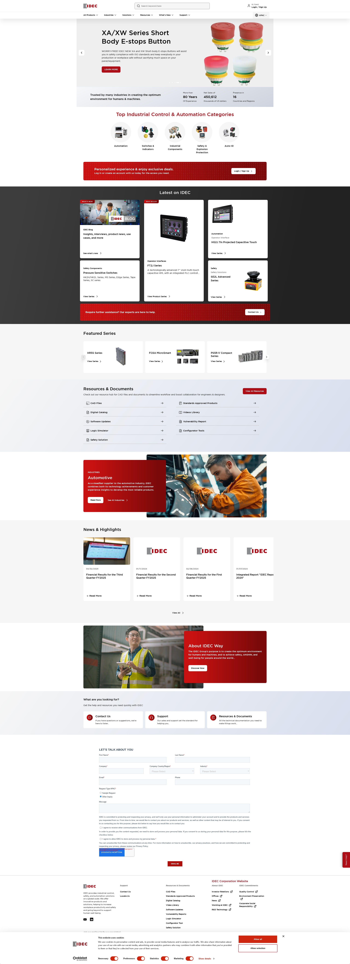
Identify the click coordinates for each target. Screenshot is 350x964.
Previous (83, 357)
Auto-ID (229, 145)
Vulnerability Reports (176, 914)
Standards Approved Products (180, 896)
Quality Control (246, 891)
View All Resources (255, 391)
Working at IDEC (220, 905)
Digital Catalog (173, 900)
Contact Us (125, 891)
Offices (215, 896)
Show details (205, 958)
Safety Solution (173, 927)
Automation (121, 145)
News (214, 900)
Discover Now (197, 668)
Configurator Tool (174, 923)
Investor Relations (220, 891)
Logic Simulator (173, 918)
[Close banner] (283, 936)
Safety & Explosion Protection (202, 149)
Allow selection (257, 948)
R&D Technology (220, 909)
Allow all (258, 939)
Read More (96, 500)
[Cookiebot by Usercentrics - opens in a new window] (80, 959)
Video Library (172, 905)
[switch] (141, 958)
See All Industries (116, 500)
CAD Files (170, 891)
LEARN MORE (111, 65)
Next (266, 357)
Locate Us (125, 896)
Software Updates (174, 909)
